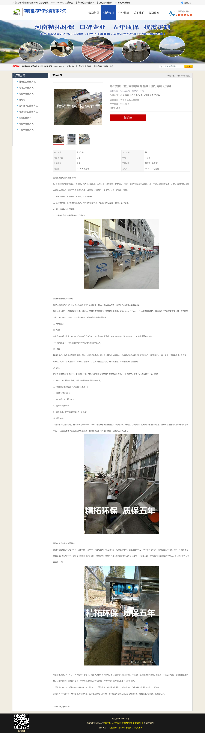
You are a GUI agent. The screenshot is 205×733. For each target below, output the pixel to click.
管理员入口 (130, 728)
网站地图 (138, 728)
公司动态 (153, 12)
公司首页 (93, 12)
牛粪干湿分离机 (26, 130)
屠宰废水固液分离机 (28, 106)
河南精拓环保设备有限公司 (132, 723)
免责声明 (121, 728)
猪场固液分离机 (26, 88)
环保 (122, 95)
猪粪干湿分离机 (26, 94)
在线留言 (128, 117)
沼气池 (22, 100)
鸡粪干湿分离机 (26, 124)
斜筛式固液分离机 (27, 82)
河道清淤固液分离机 (28, 112)
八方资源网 (113, 728)
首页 (178, 76)
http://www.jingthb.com (61, 706)
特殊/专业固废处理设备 (149, 95)
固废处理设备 (131, 95)
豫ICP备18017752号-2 (112, 723)
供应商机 (108, 12)
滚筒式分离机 (25, 118)
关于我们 (138, 12)
